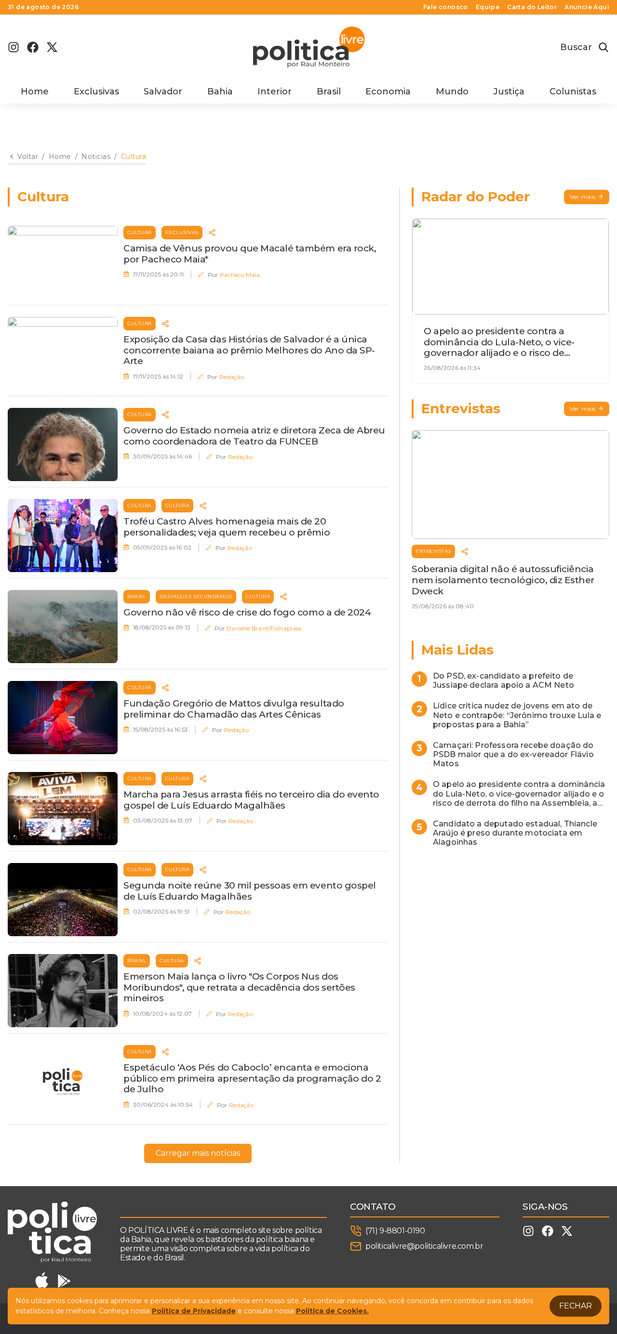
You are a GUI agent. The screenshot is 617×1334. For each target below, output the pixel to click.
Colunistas (573, 91)
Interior (274, 91)
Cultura (139, 232)
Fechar (575, 1305)
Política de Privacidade (194, 1311)
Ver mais (583, 196)
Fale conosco (445, 7)
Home (35, 91)
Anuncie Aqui (586, 7)
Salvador (163, 91)
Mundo (452, 91)
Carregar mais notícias (198, 1153)
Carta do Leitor (532, 7)
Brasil (329, 91)
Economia (388, 91)
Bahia (220, 91)
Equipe (487, 7)
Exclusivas (96, 91)
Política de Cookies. (332, 1311)
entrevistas (433, 551)
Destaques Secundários (196, 596)
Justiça (508, 91)
